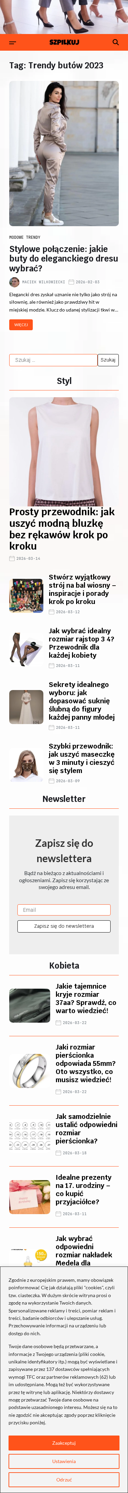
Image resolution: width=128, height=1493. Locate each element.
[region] (64, 1379)
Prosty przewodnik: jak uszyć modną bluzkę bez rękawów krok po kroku (62, 529)
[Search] (116, 42)
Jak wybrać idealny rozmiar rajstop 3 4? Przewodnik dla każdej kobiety (81, 643)
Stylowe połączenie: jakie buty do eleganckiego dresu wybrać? (63, 259)
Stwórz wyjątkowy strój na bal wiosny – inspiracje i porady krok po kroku (82, 589)
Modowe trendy (24, 237)
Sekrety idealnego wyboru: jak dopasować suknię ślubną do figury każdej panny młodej (82, 701)
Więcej (21, 324)
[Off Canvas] (12, 42)
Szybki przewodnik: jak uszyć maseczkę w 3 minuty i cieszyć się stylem (82, 758)
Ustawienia (64, 1461)
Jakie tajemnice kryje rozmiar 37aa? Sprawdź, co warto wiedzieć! (86, 998)
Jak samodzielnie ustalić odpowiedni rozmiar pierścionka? (86, 1128)
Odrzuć (64, 1479)
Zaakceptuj (64, 1443)
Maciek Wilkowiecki (43, 282)
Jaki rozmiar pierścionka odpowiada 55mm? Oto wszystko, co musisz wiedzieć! (86, 1063)
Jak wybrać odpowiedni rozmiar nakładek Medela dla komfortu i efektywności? (84, 1259)
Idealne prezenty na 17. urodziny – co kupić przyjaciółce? (84, 1189)
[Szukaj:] (53, 360)
